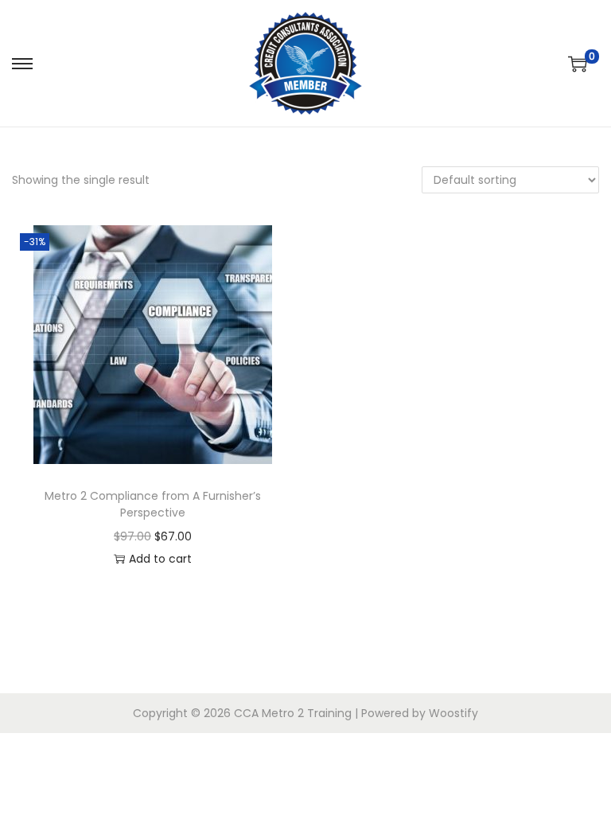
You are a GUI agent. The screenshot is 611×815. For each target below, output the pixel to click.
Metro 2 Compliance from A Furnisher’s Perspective (153, 504)
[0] (577, 63)
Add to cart (160, 559)
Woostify (453, 713)
